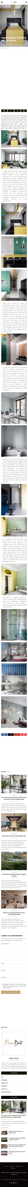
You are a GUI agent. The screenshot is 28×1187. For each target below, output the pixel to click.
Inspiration (4, 1083)
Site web (3, 977)
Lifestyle (4, 1089)
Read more (5, 1127)
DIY (2, 1077)
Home (2, 48)
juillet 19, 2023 (9, 1119)
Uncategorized (6, 1092)
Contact (13, 1168)
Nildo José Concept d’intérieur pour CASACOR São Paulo (17, 1145)
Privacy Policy (19, 1166)
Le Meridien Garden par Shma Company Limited (17, 1138)
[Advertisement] (14, 63)
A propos (11, 1166)
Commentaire (5, 943)
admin (3, 1119)
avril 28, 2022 (4, 44)
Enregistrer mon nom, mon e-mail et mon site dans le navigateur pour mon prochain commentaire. (14, 986)
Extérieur (4, 1080)
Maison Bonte (8, 1179)
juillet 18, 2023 (12, 1141)
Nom (3, 963)
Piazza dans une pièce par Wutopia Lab (14, 836)
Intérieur (7, 48)
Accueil (6, 1166)
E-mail (3, 970)
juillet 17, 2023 (12, 1155)
